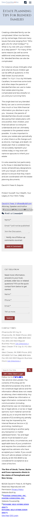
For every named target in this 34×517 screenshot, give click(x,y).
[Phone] (25, 2)
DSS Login (14, 516)
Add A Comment (14, 246)
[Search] (29, 370)
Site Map (5, 516)
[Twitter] (16, 377)
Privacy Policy (18, 490)
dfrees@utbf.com (24, 204)
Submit (10, 318)
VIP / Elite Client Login (13, 374)
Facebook (8, 210)
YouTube (29, 210)
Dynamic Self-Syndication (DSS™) (14, 511)
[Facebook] (14, 377)
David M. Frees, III (9, 204)
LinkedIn (20, 210)
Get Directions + (22, 344)
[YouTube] (20, 377)
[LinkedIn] (18, 377)
